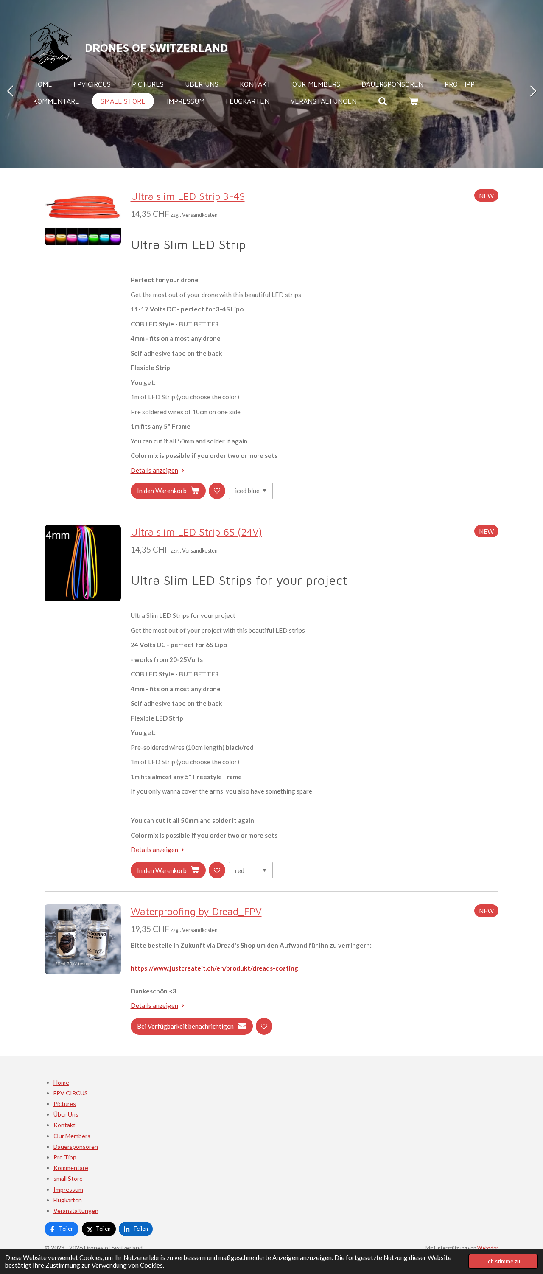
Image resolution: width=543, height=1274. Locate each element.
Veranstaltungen (75, 1210)
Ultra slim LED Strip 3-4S (188, 196)
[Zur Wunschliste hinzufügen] (217, 491)
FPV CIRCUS (70, 1093)
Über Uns (65, 1114)
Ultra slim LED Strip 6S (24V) (196, 532)
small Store (68, 1178)
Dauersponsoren (75, 1146)
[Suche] (382, 101)
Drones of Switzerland (156, 47)
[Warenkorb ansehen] (413, 101)
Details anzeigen (154, 470)
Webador (487, 1248)
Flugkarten (67, 1200)
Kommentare (70, 1167)
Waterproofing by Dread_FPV (196, 911)
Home (61, 1082)
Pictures (64, 1103)
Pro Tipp (64, 1157)
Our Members (71, 1135)
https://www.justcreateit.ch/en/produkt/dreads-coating (214, 968)
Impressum (68, 1189)
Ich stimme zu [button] (503, 1261)
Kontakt (64, 1124)
